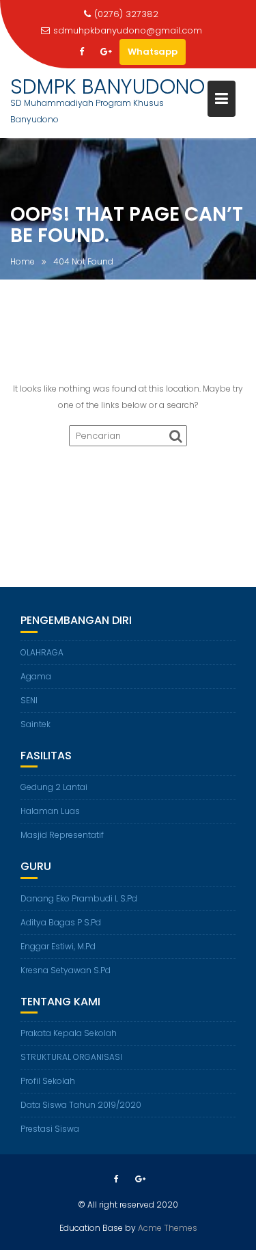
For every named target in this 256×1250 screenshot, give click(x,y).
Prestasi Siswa (49, 1128)
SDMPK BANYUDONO (107, 86)
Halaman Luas (50, 811)
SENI (29, 700)
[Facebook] (81, 52)
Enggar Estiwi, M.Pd (58, 946)
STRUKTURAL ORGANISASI (71, 1057)
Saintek (35, 724)
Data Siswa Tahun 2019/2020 (80, 1105)
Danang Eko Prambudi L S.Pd (78, 898)
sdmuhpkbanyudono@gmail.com (127, 30)
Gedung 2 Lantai (53, 787)
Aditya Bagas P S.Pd (60, 922)
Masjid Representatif (62, 835)
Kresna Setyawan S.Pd (65, 970)
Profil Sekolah (47, 1081)
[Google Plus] (106, 52)
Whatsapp (152, 51)
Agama (35, 676)
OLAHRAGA (41, 652)
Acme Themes (167, 1228)
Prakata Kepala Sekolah (68, 1033)
